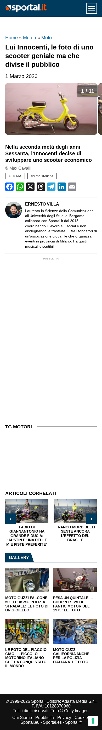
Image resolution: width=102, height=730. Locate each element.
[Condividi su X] (30, 186)
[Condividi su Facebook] (9, 186)
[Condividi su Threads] (41, 186)
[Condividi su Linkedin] (62, 186)
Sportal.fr (73, 722)
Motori (29, 37)
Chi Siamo (22, 717)
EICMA (15, 176)
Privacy (64, 717)
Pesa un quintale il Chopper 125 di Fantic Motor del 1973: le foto (73, 604)
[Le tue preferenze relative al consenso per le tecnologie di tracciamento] (93, 721)
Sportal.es (52, 722)
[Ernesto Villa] (13, 210)
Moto (46, 37)
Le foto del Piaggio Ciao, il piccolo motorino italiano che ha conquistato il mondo (26, 658)
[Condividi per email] (72, 186)
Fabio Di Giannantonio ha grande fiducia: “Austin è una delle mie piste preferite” (27, 535)
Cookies (82, 717)
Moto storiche (43, 176)
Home (11, 37)
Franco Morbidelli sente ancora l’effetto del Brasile (75, 533)
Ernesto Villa (42, 204)
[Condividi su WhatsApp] (20, 186)
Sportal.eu (29, 722)
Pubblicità (44, 717)
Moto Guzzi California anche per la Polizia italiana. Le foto (71, 656)
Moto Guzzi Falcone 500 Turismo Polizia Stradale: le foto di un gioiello (26, 604)
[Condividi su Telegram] (51, 186)
